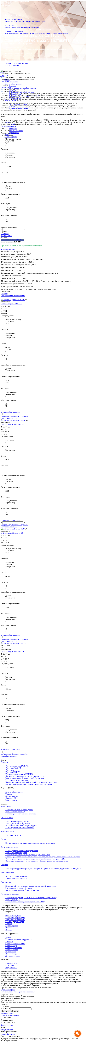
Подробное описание (9, 418)
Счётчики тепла (15, 98)
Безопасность (14, 106)
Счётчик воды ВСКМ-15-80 (11, 304)
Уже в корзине (14, 412)
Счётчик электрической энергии (21, 92)
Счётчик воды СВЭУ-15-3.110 (12, 652)
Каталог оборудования (13, 84)
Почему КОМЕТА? (12, 100)
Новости (12, 127)
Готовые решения (11, 82)
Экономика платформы (18, 104)
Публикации (14, 133)
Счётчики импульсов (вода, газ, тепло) (24, 96)
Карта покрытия (11, 137)
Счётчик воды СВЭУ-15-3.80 (12, 424)
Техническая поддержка (18, 108)
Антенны (12, 90)
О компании (9, 122)
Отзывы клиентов (16, 131)
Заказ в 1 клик (6, 236)
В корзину (5, 234)
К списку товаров (8, 249)
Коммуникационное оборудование (22, 88)
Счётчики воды (15, 94)
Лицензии (13, 129)
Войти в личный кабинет (10, 1011)
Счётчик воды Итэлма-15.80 (12, 533)
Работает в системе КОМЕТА (12, 240)
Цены (7, 135)
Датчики (12, 86)
